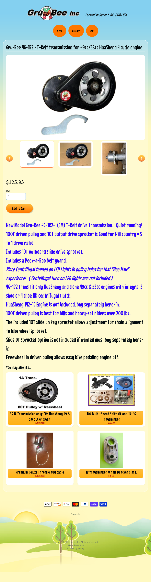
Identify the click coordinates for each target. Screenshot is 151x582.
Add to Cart (19, 208)
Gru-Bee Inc (75, 542)
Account (76, 31)
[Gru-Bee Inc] (53, 20)
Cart (92, 31)
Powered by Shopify (75, 548)
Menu (60, 31)
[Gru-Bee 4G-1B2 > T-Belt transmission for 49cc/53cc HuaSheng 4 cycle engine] (37, 154)
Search (75, 514)
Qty (8, 190)
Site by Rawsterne (75, 545)
